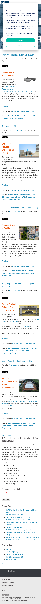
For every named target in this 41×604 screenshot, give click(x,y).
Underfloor (26, 423)
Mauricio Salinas (14, 211)
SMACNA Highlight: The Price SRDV (18, 520)
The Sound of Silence (11, 126)
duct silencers (13, 321)
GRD (12, 406)
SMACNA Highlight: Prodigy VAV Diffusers (20, 530)
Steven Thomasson (15, 130)
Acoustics (11, 271)
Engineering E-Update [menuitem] (8, 582)
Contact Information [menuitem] (7, 585)
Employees (11, 559)
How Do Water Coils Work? (15, 515)
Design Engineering (9, 199)
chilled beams (13, 401)
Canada (11, 600)
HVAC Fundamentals (14, 557)
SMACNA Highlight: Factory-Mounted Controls (21, 540)
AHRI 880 (25, 326)
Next (9, 435)
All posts (5, 435)
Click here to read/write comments (23, 111)
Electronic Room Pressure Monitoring (18, 517)
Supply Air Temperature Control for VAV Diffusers (22, 537)
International (24, 600)
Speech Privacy (24, 116)
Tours (14, 428)
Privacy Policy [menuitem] (6, 579)
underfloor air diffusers (26, 401)
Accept (20, 40)
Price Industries (14, 59)
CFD (18, 199)
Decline (20, 45)
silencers (20, 406)
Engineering (30, 197)
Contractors (19, 118)
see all (4, 564)
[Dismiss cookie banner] (34, 7)
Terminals (21, 350)
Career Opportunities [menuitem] (7, 588)
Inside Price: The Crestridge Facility (17, 361)
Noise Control (13, 116)
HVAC (12, 118)
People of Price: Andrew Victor (16, 527)
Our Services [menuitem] (5, 591)
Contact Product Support (16, 574)
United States (17, 600)
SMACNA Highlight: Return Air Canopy (18, 55)
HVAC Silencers (24, 348)
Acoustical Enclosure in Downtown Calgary (20, 207)
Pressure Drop (14, 197)
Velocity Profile (11, 350)
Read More (5, 106)
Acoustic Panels (24, 195)
